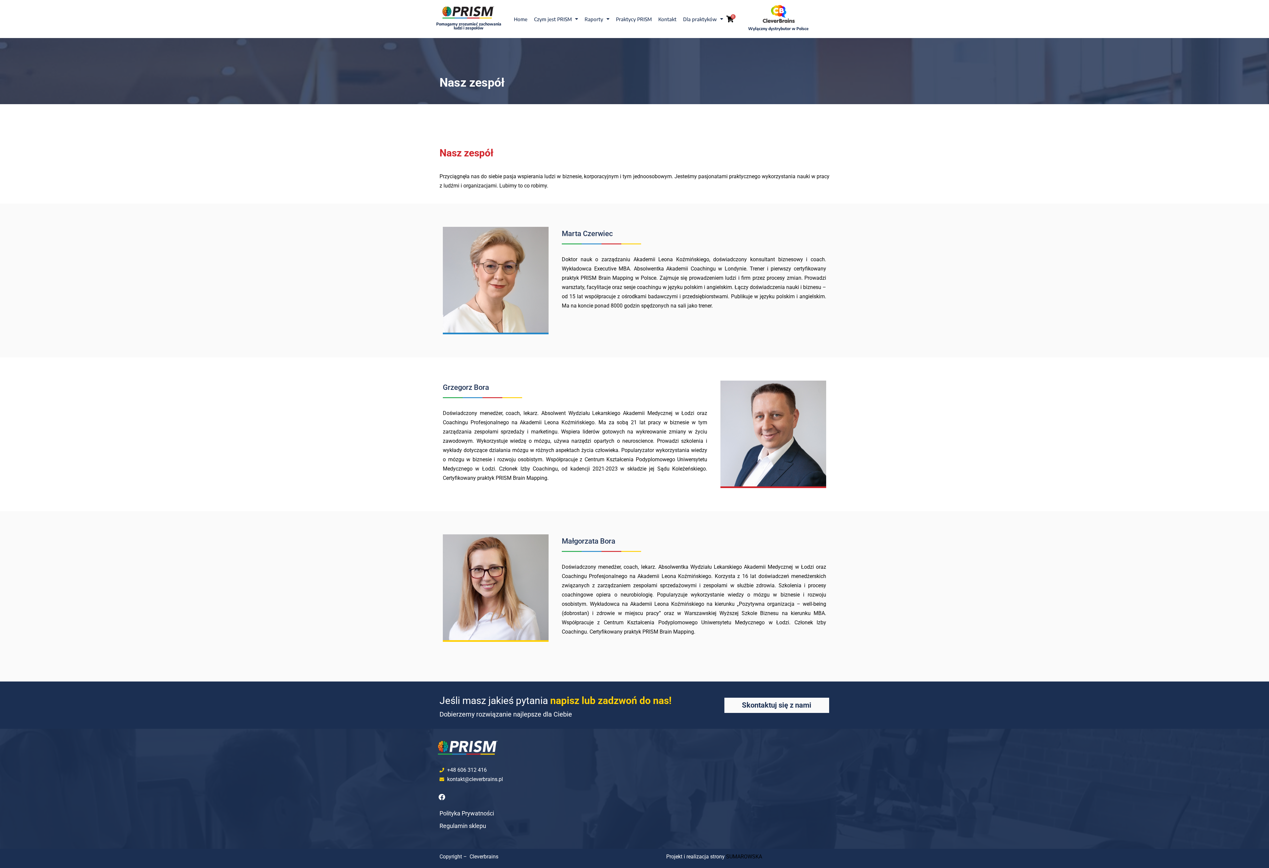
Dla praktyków (700, 19)
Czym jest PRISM (553, 19)
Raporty (594, 19)
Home (520, 19)
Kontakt (667, 19)
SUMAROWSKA (744, 856)
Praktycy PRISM (634, 19)
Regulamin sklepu (463, 825)
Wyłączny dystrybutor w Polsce (778, 28)
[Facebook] (441, 797)
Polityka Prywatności (467, 813)
